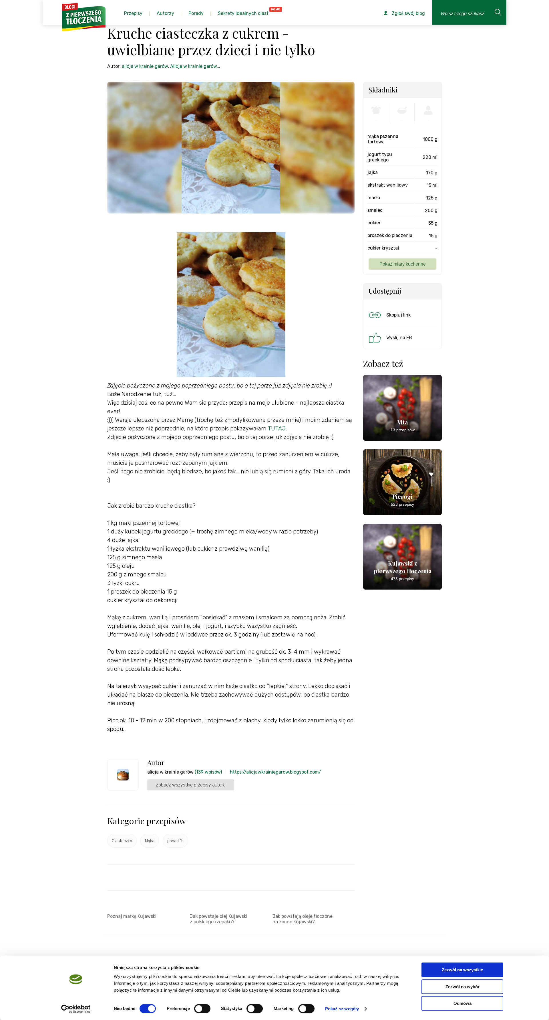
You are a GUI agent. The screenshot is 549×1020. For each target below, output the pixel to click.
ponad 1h (175, 841)
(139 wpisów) (208, 772)
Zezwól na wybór (462, 986)
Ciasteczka (122, 841)
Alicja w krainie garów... (195, 66)
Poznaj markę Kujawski (131, 916)
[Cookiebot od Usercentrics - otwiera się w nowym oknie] (76, 1009)
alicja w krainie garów (145, 66)
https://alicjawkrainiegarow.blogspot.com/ (275, 772)
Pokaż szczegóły (342, 1008)
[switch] (202, 1008)
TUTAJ (277, 428)
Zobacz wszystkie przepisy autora (191, 785)
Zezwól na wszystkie (462, 969)
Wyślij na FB (399, 337)
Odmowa (462, 1003)
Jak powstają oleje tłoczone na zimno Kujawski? (302, 919)
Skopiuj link (398, 315)
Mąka (149, 841)
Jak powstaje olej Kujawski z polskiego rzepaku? (218, 919)
